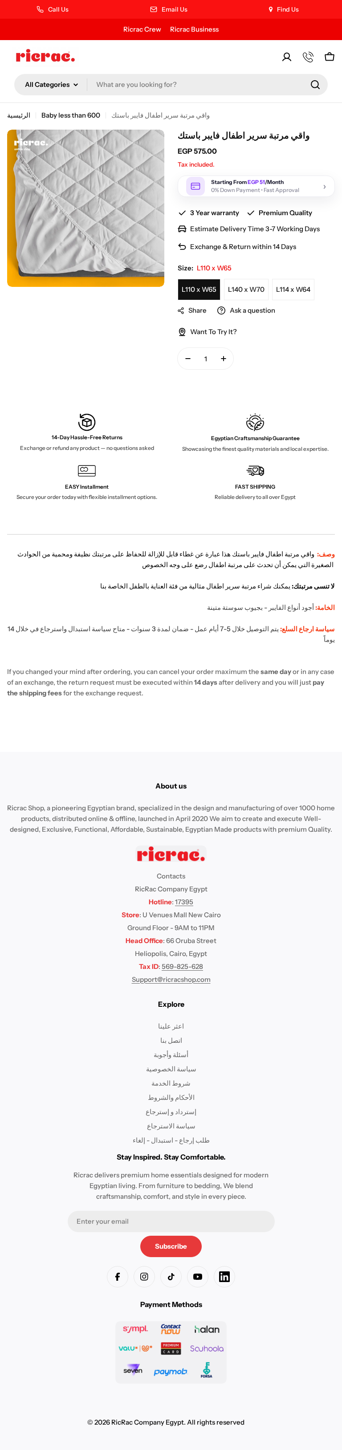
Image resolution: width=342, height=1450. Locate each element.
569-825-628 (182, 966)
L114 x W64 (293, 289)
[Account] (286, 57)
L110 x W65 (199, 289)
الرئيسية (18, 115)
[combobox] (171, 84)
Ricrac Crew (142, 29)
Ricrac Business (194, 29)
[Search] (315, 84)
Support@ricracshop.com (171, 979)
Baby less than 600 (70, 115)
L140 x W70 (246, 289)
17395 (184, 902)
